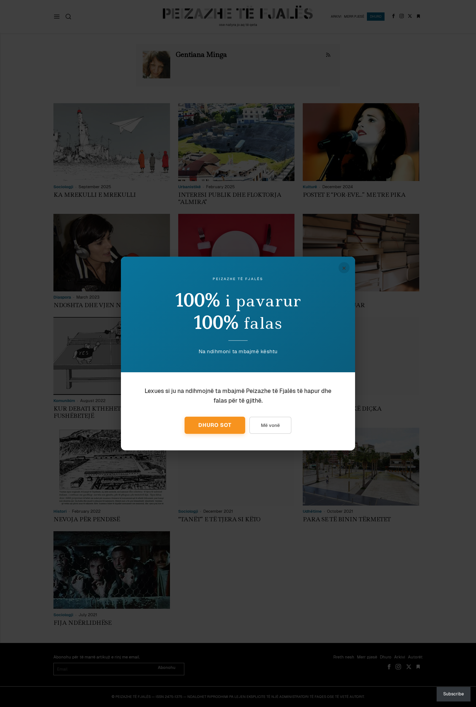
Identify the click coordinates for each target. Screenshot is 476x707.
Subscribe (453, 694)
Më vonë (270, 425)
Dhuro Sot (214, 425)
